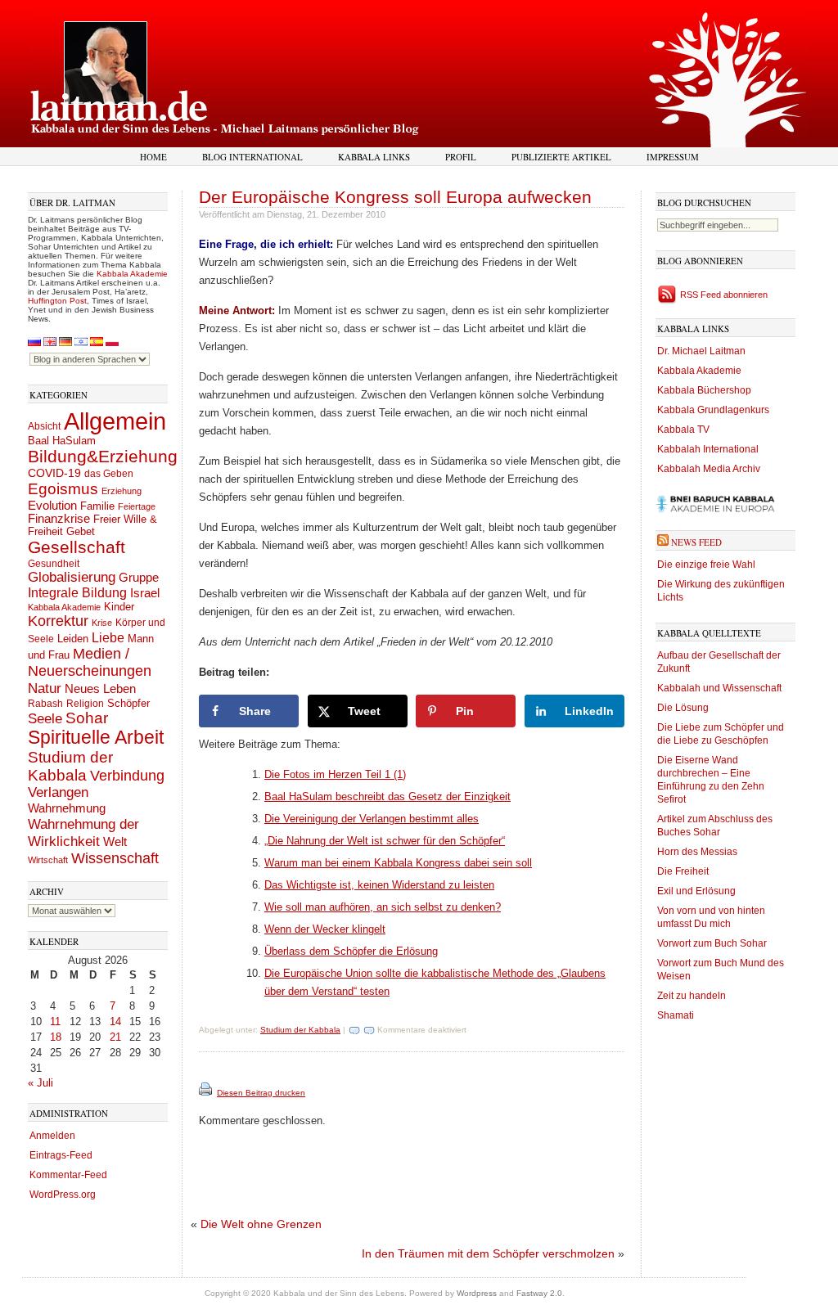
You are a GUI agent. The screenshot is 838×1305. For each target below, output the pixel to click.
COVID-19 (54, 472)
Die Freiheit (683, 871)
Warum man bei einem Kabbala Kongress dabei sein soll (398, 863)
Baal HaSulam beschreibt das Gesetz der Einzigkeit (387, 796)
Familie (97, 506)
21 (115, 1037)
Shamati (675, 1015)
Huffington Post (57, 300)
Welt (115, 841)
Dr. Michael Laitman (701, 351)
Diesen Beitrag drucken (261, 1092)
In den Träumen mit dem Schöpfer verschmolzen (488, 1253)
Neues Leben (100, 688)
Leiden (72, 638)
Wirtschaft (48, 860)
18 (55, 1037)
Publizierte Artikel (561, 157)
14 (115, 1021)
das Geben (108, 473)
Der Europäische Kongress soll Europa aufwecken (395, 196)
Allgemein (115, 420)
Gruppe (139, 577)
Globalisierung (71, 577)
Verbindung (127, 775)
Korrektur (58, 621)
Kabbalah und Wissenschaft (719, 688)
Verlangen (58, 792)
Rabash (45, 703)
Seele (45, 719)
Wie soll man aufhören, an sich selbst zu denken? (382, 907)
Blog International (252, 157)
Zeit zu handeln (691, 995)
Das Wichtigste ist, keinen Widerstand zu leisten (379, 885)
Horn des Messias (697, 851)
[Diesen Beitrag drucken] (206, 1092)
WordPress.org (62, 1194)
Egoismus (63, 488)
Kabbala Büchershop (704, 390)
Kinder (119, 607)
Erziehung (121, 491)
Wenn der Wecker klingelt (324, 929)
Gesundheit (53, 563)
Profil (460, 157)
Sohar (86, 718)
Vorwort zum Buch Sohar (712, 943)
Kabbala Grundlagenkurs (713, 410)
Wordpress (477, 1293)
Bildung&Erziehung (103, 456)
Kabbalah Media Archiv (708, 469)
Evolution (52, 505)
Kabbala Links (374, 157)
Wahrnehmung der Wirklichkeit (83, 832)
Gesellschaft (76, 547)
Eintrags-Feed (60, 1155)
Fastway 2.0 (539, 1293)
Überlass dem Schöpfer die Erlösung (351, 951)
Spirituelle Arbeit (96, 737)
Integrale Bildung (77, 593)
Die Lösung (683, 707)
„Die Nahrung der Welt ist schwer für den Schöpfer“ (384, 841)
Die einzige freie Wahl (706, 564)
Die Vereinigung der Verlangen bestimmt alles (371, 818)
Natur (44, 688)
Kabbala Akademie (132, 273)
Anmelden (52, 1135)
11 (55, 1021)
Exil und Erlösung (696, 891)
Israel (145, 593)
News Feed (696, 542)
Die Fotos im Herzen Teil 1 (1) (335, 774)
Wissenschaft (115, 858)
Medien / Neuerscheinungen (89, 662)
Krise (102, 623)
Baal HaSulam (62, 441)
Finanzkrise (59, 518)
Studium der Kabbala (70, 766)
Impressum (673, 157)
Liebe (108, 637)
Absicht (44, 426)
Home (153, 157)
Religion (85, 703)
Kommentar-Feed (68, 1175)
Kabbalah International (708, 449)
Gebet (80, 531)
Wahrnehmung (67, 808)
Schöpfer (128, 703)
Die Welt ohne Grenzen (261, 1224)
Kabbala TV (683, 429)
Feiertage (136, 506)
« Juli (40, 1083)
